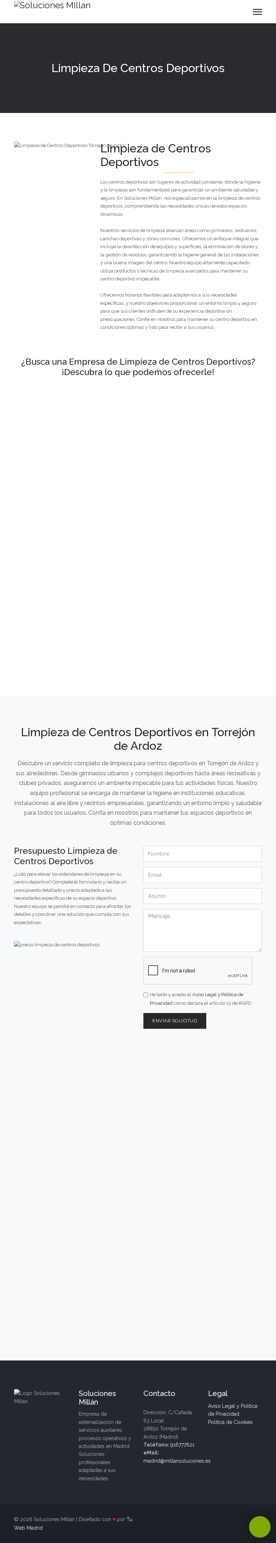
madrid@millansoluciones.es (177, 1461)
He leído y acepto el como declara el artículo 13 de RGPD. (201, 999)
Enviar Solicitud (174, 1020)
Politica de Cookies (230, 1422)
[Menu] (257, 11)
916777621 (182, 1445)
